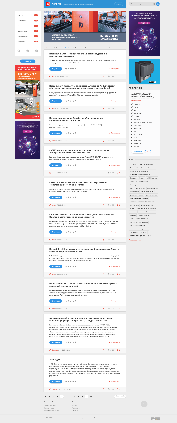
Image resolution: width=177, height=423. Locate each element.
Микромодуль (143, 181)
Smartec (141, 178)
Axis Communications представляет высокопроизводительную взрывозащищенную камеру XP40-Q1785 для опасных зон (80, 319)
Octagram (133, 178)
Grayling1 (55, 350)
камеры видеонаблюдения (139, 198)
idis (137, 168)
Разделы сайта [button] (49, 402)
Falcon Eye (137, 128)
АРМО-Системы (152, 178)
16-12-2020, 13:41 (62, 76)
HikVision (136, 104)
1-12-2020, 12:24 (62, 308)
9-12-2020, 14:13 (62, 141)
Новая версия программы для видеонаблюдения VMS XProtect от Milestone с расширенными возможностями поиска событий (82, 87)
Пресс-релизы (27, 20)
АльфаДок (54, 359)
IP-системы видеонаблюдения (140, 174)
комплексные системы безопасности (142, 202)
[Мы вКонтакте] (19, 51)
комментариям (97, 47)
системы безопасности (137, 225)
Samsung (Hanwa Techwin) (142, 122)
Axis (134, 110)
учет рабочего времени (137, 235)
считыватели (134, 232)
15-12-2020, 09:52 (62, 108)
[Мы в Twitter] (27, 51)
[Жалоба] (104, 76)
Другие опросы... (136, 100)
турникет (144, 232)
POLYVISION (137, 134)
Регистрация (75, 408)
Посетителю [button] (76, 402)
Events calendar (27, 36)
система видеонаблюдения (139, 219)
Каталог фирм (27, 31)
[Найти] (158, 4)
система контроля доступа (139, 222)
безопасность (140, 188)
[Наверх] (144, 404)
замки (141, 195)
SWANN (136, 146)
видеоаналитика (152, 188)
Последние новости (50, 408)
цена (149, 235)
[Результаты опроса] (148, 151)
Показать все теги (135, 240)
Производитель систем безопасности (142, 185)
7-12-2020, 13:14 (62, 205)
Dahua (135, 107)
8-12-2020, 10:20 (62, 173)
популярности (75, 47)
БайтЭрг (136, 131)
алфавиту (107, 47)
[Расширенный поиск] (154, 4)
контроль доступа (147, 205)
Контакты (75, 410)
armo (53, 76)
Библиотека (27, 41)
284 (90, 396)
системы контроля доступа (139, 229)
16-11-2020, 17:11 (65, 350)
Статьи (27, 26)
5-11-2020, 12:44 (65, 389)
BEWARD (136, 116)
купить (132, 208)
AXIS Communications (145, 164)
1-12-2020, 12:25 (62, 274)
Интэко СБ (137, 143)
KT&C (135, 137)
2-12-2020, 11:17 (62, 239)
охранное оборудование (146, 212)
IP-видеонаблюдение (148, 168)
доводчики (133, 195)
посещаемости (86, 47)
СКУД (131, 188)
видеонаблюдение (147, 191)
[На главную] (47, 46)
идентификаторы (151, 195)
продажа (133, 215)
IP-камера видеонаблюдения (139, 171)
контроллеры (134, 205)
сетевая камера (143, 215)
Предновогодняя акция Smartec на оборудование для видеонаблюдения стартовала (76, 119)
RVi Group (137, 113)
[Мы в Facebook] (36, 51)
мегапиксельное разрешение (146, 208)
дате (66, 47)
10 (82, 396)
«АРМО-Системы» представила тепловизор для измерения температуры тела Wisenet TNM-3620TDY (79, 151)
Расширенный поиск (50, 405)
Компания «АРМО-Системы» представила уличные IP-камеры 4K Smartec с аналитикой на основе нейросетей (82, 215)
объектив (133, 212)
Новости (27, 15)
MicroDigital (137, 125)
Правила (74, 405)
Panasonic (137, 119)
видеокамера (134, 191)
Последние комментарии (51, 410)
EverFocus (137, 140)
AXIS (134, 164)
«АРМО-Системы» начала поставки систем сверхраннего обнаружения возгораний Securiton (78, 183)
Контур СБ (133, 181)
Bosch (132, 168)
